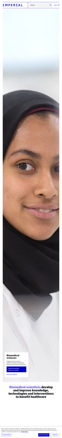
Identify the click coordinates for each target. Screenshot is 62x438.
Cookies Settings (6, 434)
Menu (55, 5)
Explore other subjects (12, 374)
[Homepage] (15, 5)
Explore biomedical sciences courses (13, 369)
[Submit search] (50, 5)
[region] (31, 432)
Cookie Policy (24, 431)
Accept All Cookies (44, 434)
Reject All (55, 434)
